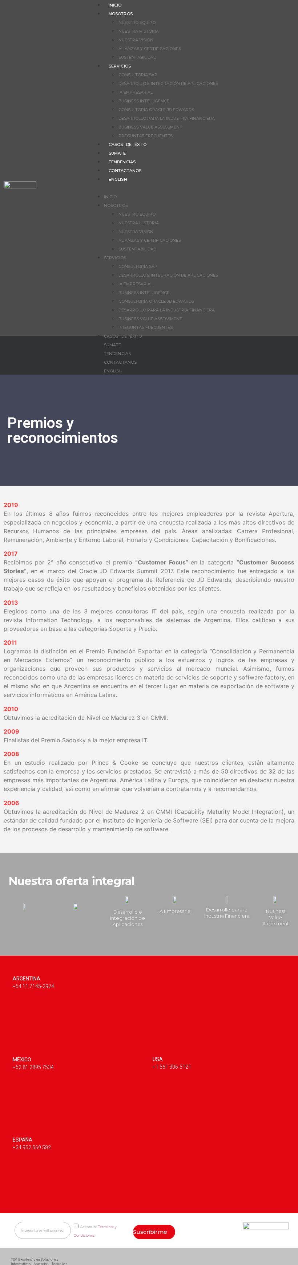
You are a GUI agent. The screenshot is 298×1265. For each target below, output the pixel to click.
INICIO (110, 196)
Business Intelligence (143, 100)
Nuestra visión (135, 39)
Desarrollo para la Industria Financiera (166, 118)
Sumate (117, 153)
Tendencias (122, 161)
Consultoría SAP (137, 74)
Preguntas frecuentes (145, 135)
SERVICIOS (120, 66)
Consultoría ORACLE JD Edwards (156, 109)
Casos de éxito (127, 144)
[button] (193, 187)
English (118, 179)
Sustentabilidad (137, 57)
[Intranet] (279, 1258)
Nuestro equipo (137, 22)
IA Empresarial (135, 92)
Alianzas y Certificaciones (149, 48)
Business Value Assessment (150, 127)
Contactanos (125, 170)
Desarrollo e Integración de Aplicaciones (168, 83)
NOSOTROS (121, 13)
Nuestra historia (138, 31)
